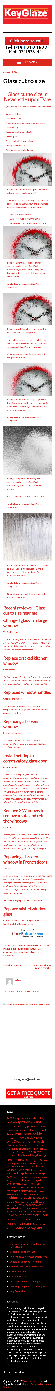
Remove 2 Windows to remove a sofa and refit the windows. (24, 815)
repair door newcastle (31, 1204)
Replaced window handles (27, 692)
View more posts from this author (22, 991)
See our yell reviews (12, 733)
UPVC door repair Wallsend (38, 1212)
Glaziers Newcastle (27, 1167)
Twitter (6, 868)
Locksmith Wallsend (39, 1188)
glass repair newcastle (26, 1163)
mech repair (14, 1190)
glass (34, 948)
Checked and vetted (12, 698)
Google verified (10, 767)
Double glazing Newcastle (23, 1251)
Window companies (32, 1381)
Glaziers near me (18, 1271)
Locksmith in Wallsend (29, 1184)
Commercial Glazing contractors (26, 1266)
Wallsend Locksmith (20, 1220)
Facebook (8, 827)
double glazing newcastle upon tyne (24, 1137)
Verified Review (10, 632)
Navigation (30, 62)
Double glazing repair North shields (26, 1149)
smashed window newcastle (24, 1208)
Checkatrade (9, 669)
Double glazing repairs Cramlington (27, 1286)
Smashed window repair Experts (26, 1281)
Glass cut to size (17, 1276)
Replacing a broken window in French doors (25, 859)
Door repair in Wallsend (26, 1130)
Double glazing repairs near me (25, 1261)
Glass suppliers (33, 945)
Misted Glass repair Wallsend (28, 1194)
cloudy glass (25, 1126)
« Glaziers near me (12, 964)
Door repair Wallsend (21, 1134)
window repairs (29, 1228)
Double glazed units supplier (18, 948)
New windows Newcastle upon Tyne (28, 1256)
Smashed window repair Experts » (43, 966)
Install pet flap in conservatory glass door (25, 758)
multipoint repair (19, 1197)
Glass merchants (21, 952)
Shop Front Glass (18, 1291)
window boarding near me (24, 1221)
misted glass (29, 1190)
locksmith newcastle (20, 1187)
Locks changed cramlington (28, 1176)
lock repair (25, 1170)
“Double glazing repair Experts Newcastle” (22, 900)
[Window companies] (27, 21)
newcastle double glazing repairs (27, 1199)
